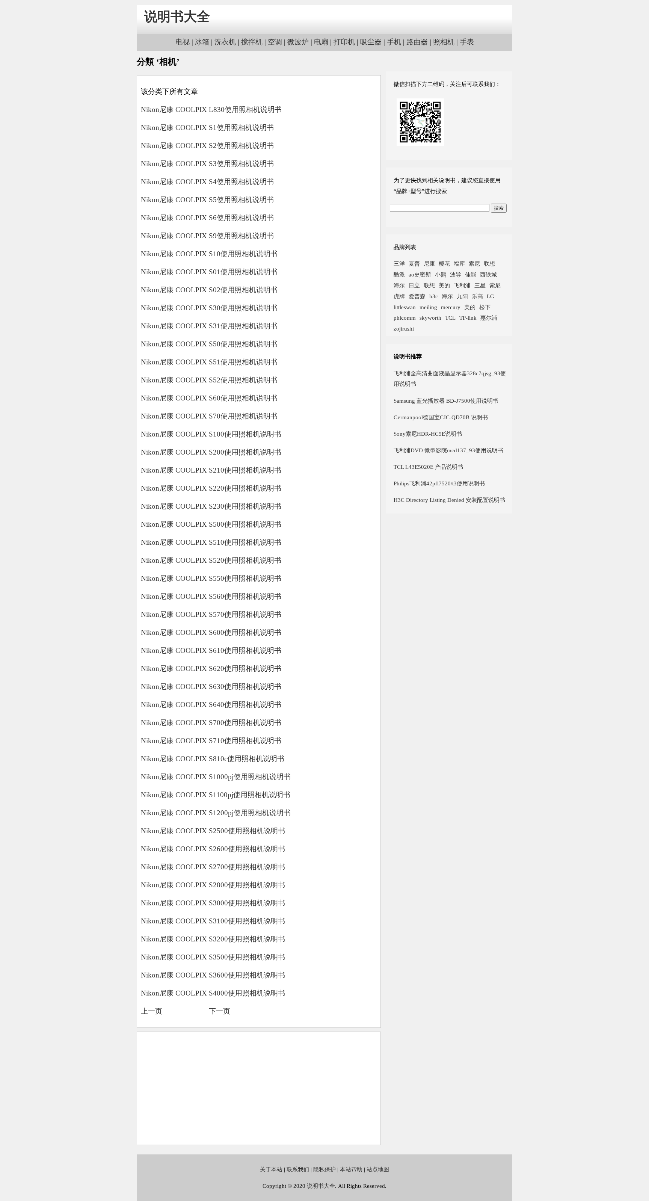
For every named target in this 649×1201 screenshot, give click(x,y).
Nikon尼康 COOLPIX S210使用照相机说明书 (211, 470)
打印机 (344, 42)
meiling (428, 307)
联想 (489, 263)
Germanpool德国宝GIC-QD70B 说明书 (441, 417)
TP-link (468, 317)
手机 (394, 42)
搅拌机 (252, 42)
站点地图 (378, 1169)
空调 (275, 42)
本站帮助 (351, 1169)
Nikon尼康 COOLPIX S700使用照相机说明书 (211, 723)
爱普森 (417, 296)
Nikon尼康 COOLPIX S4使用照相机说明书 (207, 182)
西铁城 (488, 274)
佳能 (470, 274)
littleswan (405, 307)
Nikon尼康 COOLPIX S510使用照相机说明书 (211, 542)
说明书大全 (177, 16)
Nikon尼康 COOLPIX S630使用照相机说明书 (211, 686)
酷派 (399, 274)
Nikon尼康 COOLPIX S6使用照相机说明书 (207, 218)
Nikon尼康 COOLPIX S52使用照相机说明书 (209, 380)
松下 (485, 307)
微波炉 (298, 42)
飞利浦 (462, 285)
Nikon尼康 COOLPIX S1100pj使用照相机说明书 (215, 795)
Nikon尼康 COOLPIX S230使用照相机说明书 (211, 506)
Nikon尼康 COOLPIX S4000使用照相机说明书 (213, 993)
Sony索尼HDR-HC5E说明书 (428, 434)
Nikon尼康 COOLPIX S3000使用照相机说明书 (213, 903)
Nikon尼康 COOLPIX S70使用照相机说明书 (209, 416)
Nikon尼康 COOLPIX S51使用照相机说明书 (209, 362)
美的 (444, 285)
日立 (414, 285)
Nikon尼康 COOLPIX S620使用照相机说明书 (211, 668)
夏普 (414, 263)
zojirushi (404, 328)
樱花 (444, 263)
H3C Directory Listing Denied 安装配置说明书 (449, 500)
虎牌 (399, 296)
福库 (459, 263)
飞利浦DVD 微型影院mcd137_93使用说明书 (448, 450)
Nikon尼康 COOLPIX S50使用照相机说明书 (209, 344)
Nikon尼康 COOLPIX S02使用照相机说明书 (209, 290)
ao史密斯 (420, 274)
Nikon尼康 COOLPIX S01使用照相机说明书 (209, 272)
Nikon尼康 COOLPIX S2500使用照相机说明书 (213, 831)
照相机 (443, 42)
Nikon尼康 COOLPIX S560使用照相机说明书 (211, 596)
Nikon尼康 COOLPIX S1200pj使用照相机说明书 (216, 813)
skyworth (430, 317)
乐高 (477, 296)
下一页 (219, 1011)
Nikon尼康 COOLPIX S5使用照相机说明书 (207, 200)
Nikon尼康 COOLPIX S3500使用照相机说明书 (213, 957)
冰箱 (202, 42)
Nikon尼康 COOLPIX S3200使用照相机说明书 (213, 939)
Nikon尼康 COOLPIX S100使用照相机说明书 (211, 434)
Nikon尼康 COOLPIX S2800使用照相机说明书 (213, 885)
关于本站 (271, 1169)
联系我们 (298, 1169)
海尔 (399, 285)
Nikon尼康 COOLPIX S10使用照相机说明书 (209, 254)
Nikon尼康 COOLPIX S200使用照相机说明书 (211, 452)
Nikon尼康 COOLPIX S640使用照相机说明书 (211, 705)
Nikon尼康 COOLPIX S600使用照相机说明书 (211, 632)
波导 (455, 274)
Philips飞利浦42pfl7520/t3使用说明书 (439, 483)
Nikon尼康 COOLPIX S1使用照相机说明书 (207, 127)
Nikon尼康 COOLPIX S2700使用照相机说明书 (213, 867)
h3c (433, 296)
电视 (182, 42)
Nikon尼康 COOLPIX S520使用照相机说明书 (211, 560)
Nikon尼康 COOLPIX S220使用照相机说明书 (211, 488)
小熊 (440, 274)
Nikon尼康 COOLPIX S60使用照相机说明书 (209, 398)
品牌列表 (405, 247)
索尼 (474, 263)
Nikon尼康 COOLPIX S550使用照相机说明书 (211, 578)
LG (490, 296)
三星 (480, 285)
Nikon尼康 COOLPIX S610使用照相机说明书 (211, 650)
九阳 (462, 296)
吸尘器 (371, 42)
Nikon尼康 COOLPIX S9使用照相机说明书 (207, 236)
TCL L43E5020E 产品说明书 (428, 467)
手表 (467, 42)
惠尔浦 (488, 317)
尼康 (429, 263)
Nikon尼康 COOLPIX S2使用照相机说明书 (207, 146)
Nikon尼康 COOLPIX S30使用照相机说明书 (209, 308)
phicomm (405, 317)
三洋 (399, 263)
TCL (450, 317)
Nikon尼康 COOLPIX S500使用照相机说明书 (211, 524)
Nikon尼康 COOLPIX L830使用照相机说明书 (211, 109)
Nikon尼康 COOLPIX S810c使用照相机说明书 (212, 759)
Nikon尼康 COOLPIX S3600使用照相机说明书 (213, 975)
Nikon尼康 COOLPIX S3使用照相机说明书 (207, 164)
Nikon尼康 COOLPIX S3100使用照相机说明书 (213, 921)
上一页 (151, 1011)
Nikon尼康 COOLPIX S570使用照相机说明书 (211, 614)
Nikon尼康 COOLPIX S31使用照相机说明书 (209, 326)
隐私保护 (324, 1169)
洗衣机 (225, 42)
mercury (450, 307)
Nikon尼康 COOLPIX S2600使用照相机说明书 (213, 849)
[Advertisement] (259, 1088)
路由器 (417, 42)
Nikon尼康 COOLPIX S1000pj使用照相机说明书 (216, 777)
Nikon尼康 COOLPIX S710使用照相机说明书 (211, 741)
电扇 (321, 42)
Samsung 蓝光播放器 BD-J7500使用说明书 (446, 400)
